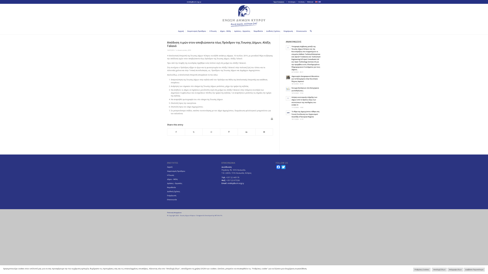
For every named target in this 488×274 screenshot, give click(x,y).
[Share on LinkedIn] (246, 132)
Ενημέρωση (171, 195)
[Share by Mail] (264, 132)
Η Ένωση (170, 175)
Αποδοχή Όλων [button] (439, 269)
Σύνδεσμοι (292, 2)
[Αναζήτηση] (310, 31)
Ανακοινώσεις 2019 (184, 50)
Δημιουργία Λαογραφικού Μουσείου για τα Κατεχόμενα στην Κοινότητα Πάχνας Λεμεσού (305, 78)
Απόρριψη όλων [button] (455, 269)
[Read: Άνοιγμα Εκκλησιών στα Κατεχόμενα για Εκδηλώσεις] (288, 89)
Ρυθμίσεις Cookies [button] (422, 269)
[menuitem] (279, 2)
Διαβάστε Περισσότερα (474, 269)
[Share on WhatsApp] (211, 132)
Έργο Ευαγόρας (279, 2)
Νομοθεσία (171, 187)
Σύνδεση (301, 2)
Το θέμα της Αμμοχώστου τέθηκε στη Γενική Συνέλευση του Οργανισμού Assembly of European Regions (305, 114)
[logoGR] (244, 16)
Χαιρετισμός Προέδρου (176, 171)
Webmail (310, 2)
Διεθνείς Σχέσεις (173, 191)
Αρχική (169, 167)
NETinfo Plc (218, 215)
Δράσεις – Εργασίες (174, 183)
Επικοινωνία (172, 199)
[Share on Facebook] (176, 132)
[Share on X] (194, 132)
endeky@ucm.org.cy (194, 2)
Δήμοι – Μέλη (172, 179)
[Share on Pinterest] (229, 132)
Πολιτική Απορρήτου (174, 212)
